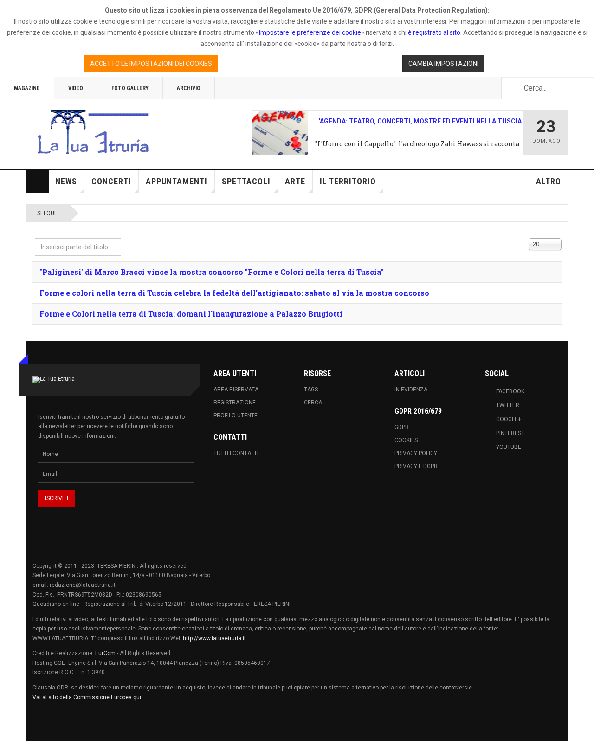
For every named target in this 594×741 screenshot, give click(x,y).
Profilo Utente (235, 415)
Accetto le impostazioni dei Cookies (151, 63)
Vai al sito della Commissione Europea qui (86, 697)
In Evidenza (410, 389)
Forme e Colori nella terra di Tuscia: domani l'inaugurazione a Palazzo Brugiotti (190, 313)
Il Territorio (348, 181)
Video (75, 88)
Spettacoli (246, 181)
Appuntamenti (176, 181)
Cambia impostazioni (443, 63)
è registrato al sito (433, 32)
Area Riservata (235, 389)
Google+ (508, 419)
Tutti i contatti (235, 453)
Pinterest (510, 433)
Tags (311, 389)
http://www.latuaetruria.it (214, 638)
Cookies (406, 440)
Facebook (510, 391)
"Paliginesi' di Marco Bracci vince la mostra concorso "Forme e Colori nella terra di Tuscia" (211, 272)
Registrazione (234, 402)
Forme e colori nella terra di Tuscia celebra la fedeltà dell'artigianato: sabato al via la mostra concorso (234, 293)
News (66, 181)
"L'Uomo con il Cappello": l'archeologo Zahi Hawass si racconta (417, 143)
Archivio (188, 88)
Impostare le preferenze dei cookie (310, 32)
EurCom (105, 653)
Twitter (507, 405)
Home (37, 181)
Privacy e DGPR (416, 466)
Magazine (27, 88)
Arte (295, 181)
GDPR (401, 427)
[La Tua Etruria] (93, 132)
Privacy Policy (415, 453)
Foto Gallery (129, 88)
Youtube (508, 447)
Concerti (111, 181)
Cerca (313, 402)
